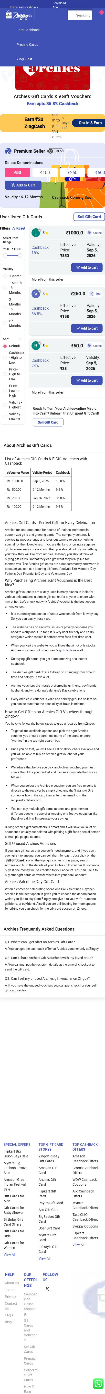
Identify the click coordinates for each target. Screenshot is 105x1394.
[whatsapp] (98, 1383)
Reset (20, 228)
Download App (59, 4)
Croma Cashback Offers (86, 1170)
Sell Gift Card (89, 216)
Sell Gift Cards (29, 1349)
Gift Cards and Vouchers (30, 1330)
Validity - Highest (15, 404)
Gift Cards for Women (14, 1245)
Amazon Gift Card (48, 1170)
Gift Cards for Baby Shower (14, 1210)
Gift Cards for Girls (14, 1233)
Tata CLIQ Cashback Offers (85, 1217)
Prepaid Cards (27, 44)
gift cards (65, 650)
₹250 (72, 172)
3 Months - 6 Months (15, 306)
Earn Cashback (28, 30)
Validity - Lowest (15, 416)
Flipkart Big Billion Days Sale (16, 1153)
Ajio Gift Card (49, 1209)
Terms (9, 1289)
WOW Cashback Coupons (85, 1182)
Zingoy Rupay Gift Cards (49, 1158)
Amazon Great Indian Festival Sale (15, 1184)
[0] (100, 17)
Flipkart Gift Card (47, 1193)
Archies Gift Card (47, 1182)
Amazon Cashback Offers (85, 1158)
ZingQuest (24, 59)
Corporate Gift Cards (31, 1375)
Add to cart (89, 267)
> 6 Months (15, 323)
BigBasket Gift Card (49, 1219)
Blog (8, 1322)
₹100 (45, 172)
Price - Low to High (14, 390)
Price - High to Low (14, 374)
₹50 (17, 172)
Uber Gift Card (49, 1228)
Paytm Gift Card (51, 1202)
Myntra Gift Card (47, 1237)
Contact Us (11, 1306)
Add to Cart (25, 185)
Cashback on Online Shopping (30, 1304)
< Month (15, 276)
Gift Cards (24, 15)
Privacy (10, 1296)
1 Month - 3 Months (15, 287)
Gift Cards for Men (14, 1198)
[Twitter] (47, 1288)
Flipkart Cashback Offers (85, 1235)
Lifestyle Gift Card (48, 1249)
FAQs (9, 1315)
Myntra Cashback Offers (85, 1205)
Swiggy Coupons (85, 1226)
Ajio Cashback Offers (83, 1193)
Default (14, 345)
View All (9, 1254)
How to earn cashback (24, 7)
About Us (12, 1283)
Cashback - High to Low (16, 357)
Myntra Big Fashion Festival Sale (16, 1168)
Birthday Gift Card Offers (13, 1222)
